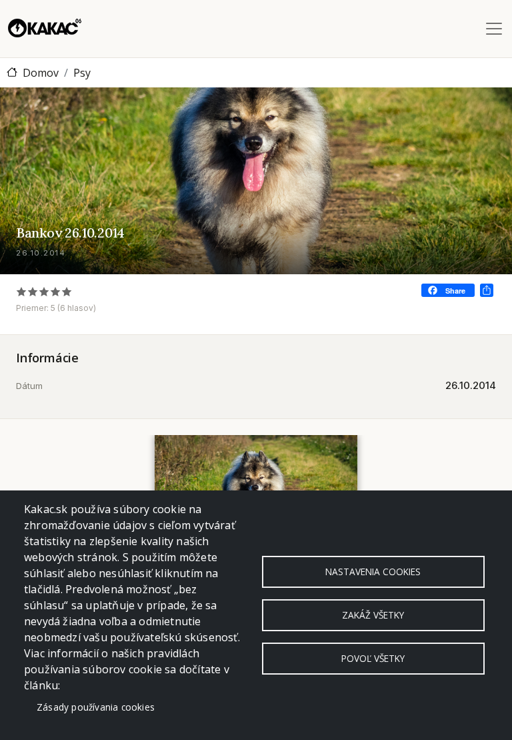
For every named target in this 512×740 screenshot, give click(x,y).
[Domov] (44, 29)
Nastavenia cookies (373, 571)
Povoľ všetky (373, 658)
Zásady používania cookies (96, 707)
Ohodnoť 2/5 (33, 291)
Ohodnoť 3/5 (44, 291)
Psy (82, 72)
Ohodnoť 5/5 (67, 291)
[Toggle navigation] (494, 29)
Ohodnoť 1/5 (21, 291)
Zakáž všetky (373, 615)
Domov (41, 72)
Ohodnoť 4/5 (55, 291)
